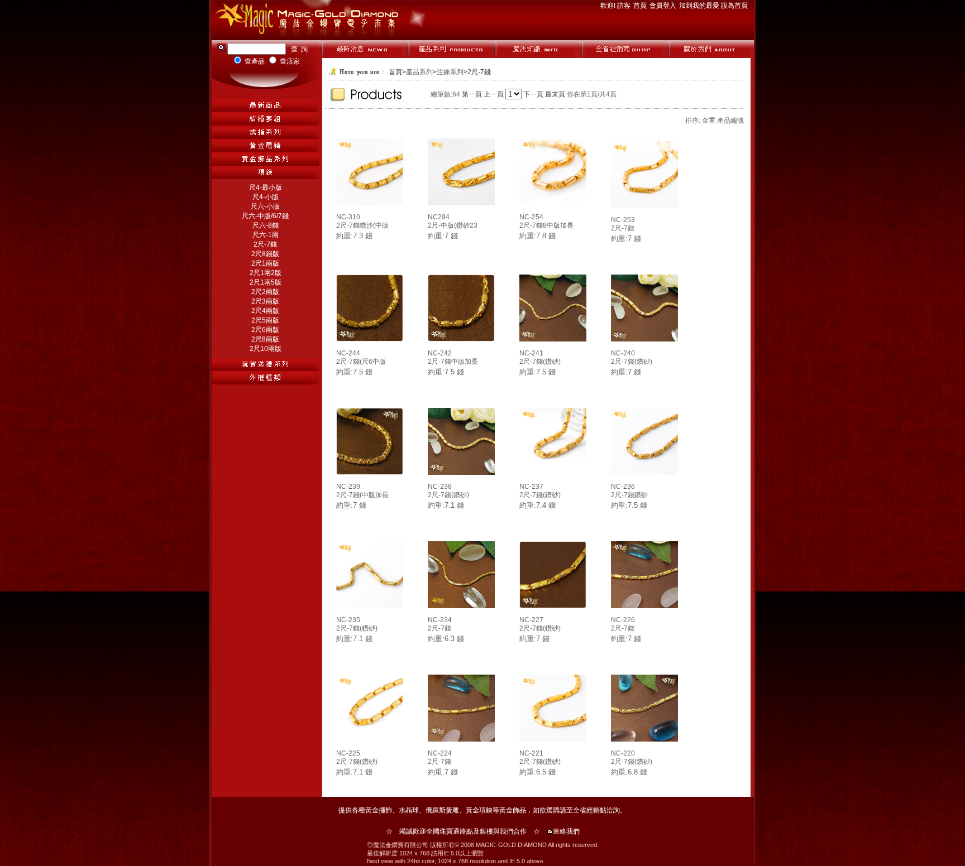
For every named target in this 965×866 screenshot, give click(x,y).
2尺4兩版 (265, 311)
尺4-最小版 (265, 187)
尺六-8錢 (265, 225)
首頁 (640, 5)
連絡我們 (566, 831)
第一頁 (472, 94)
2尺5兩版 (265, 320)
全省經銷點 (589, 810)
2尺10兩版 (265, 349)
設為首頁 (734, 5)
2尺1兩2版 (265, 273)
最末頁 (555, 94)
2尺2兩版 (265, 292)
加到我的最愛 (700, 5)
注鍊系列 (450, 72)
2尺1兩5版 (265, 282)
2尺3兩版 (265, 301)
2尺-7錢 (265, 244)
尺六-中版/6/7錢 (265, 216)
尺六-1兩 (265, 235)
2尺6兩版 (265, 330)
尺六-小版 (265, 206)
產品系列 (419, 72)
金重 (708, 120)
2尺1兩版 (265, 263)
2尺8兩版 (265, 339)
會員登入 (663, 5)
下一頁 (533, 94)
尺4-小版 (265, 197)
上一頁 (494, 94)
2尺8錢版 (265, 254)
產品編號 (730, 120)
